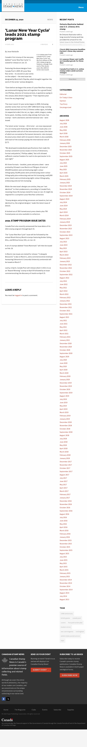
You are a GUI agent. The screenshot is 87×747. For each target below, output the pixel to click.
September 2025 (66, 156)
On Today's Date (66, 97)
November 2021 (66, 307)
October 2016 (65, 507)
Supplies (70, 710)
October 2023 (65, 232)
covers (63, 623)
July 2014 (63, 596)
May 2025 (63, 169)
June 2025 (63, 166)
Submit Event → (41, 670)
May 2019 (63, 406)
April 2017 (63, 488)
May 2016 (63, 524)
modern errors (66, 627)
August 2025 (64, 159)
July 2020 (63, 360)
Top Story (63, 104)
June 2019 (63, 402)
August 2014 (64, 593)
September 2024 (66, 196)
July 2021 (63, 320)
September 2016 (66, 511)
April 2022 (63, 291)
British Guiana (65, 618)
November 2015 (66, 543)
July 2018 (63, 438)
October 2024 (65, 192)
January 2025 (65, 182)
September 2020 (66, 353)
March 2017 (64, 491)
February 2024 (65, 219)
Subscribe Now (69, 675)
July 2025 (63, 163)
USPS (62, 640)
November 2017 (66, 465)
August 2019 (64, 396)
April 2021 (63, 330)
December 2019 (66, 383)
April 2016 (63, 527)
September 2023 (66, 235)
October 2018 (65, 429)
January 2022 (65, 301)
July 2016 (63, 517)
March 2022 (64, 294)
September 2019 (66, 392)
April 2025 (63, 173)
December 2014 (66, 580)
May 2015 (63, 563)
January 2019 (65, 419)
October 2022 (65, 271)
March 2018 (64, 452)
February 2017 (65, 494)
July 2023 (63, 242)
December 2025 (66, 146)
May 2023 (63, 248)
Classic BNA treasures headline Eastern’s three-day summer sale (72, 51)
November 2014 (66, 583)
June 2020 (63, 363)
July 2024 (63, 202)
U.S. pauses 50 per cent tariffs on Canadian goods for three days (72, 61)
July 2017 (63, 478)
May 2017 (63, 484)
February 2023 (65, 258)
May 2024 (63, 209)
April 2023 (63, 251)
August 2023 (64, 238)
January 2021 (65, 340)
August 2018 (64, 435)
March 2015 (64, 570)
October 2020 (65, 350)
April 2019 (63, 409)
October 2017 (65, 468)
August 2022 (64, 278)
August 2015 (64, 553)
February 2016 (65, 534)
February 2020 (65, 376)
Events (44, 710)
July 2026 (63, 123)
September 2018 (66, 432)
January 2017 (65, 498)
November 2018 (66, 425)
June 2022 (63, 284)
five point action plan (75, 623)
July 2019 (63, 399)
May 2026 (63, 130)
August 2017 (64, 475)
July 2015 (63, 557)
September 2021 (66, 314)
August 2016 (64, 514)
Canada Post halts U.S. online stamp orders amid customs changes (72, 71)
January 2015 (65, 576)
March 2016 (64, 530)
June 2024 (63, 205)
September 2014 (66, 589)
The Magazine (19, 710)
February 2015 (65, 573)
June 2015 (63, 560)
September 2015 (66, 550)
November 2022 (66, 268)
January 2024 (65, 222)
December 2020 (66, 343)
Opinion (63, 101)
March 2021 (64, 333)
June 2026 (63, 127)
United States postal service (70, 636)
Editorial (63, 94)
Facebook (3, 699)
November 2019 (66, 386)
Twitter (8, 699)
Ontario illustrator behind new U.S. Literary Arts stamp (71, 26)
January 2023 (65, 261)
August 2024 (64, 199)
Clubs (34, 710)
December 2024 (66, 186)
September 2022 (66, 274)
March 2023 (64, 255)
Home (6, 710)
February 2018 (65, 455)
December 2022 (66, 264)
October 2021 (65, 310)
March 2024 (64, 215)
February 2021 (65, 337)
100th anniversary (67, 614)
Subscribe (57, 710)
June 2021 (63, 324)
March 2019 (64, 412)
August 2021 (64, 317)
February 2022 (65, 297)
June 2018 (63, 442)
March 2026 (64, 136)
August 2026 (64, 120)
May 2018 (63, 445)
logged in (18, 295)
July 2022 (63, 281)
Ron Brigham (80, 632)
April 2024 (63, 212)
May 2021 (63, 327)
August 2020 (64, 356)
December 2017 (66, 461)
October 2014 (65, 586)
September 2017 (66, 471)
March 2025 (64, 176)
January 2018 (65, 458)
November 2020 (66, 347)
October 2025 (65, 153)
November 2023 (66, 228)
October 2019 (65, 389)
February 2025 (65, 179)
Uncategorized (65, 107)
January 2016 (65, 537)
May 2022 (63, 287)
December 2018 (66, 422)
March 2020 (64, 373)
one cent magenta (67, 632)
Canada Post (76, 618)
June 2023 (63, 245)
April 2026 (63, 133)
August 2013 (64, 599)
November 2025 (66, 150)
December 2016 (66, 501)
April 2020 (63, 370)
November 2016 (66, 504)
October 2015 (65, 547)
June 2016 (63, 521)
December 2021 (66, 304)
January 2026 (65, 143)
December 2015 (66, 540)
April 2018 (63, 448)
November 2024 (66, 189)
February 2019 (65, 415)
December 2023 (66, 225)
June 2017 (63, 481)
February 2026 (65, 140)
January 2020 (65, 379)
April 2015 (63, 566)
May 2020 (63, 366)
